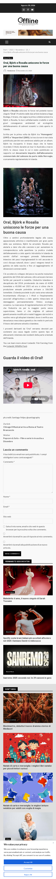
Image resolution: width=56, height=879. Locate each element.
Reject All (28, 875)
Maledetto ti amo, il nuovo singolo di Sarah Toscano (28, 580)
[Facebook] (28, 10)
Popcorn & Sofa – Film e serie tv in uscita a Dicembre (23, 438)
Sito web (7, 516)
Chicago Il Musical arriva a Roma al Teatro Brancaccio (23, 427)
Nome (6, 496)
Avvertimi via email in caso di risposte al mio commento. (28, 536)
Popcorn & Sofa (11, 720)
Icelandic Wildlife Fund (17, 346)
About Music (8, 58)
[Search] (49, 42)
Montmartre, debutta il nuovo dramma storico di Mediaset (28, 708)
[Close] (53, 842)
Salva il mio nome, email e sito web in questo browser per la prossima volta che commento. (26, 528)
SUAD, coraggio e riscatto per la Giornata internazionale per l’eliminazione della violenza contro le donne (28, 827)
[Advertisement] (28, 32)
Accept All (28, 862)
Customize (28, 868)
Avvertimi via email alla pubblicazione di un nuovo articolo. (25, 546)
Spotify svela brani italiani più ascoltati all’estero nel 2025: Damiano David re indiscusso (28, 620)
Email (6, 506)
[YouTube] (32, 10)
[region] (28, 860)
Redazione (11, 71)
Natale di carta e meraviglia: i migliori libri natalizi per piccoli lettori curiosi (28, 748)
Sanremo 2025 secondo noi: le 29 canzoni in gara (28, 660)
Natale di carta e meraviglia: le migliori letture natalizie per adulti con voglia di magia (28, 787)
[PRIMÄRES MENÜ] (6, 42)
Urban (8, 839)
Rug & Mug (9, 759)
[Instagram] (24, 10)
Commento (9, 461)
